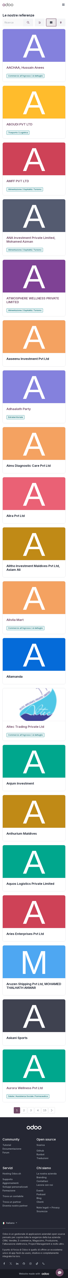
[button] (63, 4)
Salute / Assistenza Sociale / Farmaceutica (28, 1096)
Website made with (30, 1273)
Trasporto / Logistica (18, 132)
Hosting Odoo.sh (12, 1173)
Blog (39, 1198)
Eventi (40, 1190)
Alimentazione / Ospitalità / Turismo (24, 189)
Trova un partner (12, 1202)
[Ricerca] (28, 22)
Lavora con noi (45, 1185)
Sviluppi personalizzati (15, 1186)
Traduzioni (42, 1158)
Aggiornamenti (11, 1183)
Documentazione (12, 1148)
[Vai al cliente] (34, 45)
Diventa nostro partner (15, 1205)
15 (44, 1110)
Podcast (41, 1194)
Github (40, 1150)
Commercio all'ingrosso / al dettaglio (25, 76)
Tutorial (7, 1145)
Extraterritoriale (15, 417)
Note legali (43, 1207)
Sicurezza (42, 1211)
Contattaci (42, 1181)
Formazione (9, 1190)
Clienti (40, 1202)
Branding (41, 1177)
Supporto (8, 1179)
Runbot (40, 1154)
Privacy (56, 1207)
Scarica (41, 1145)
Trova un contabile (13, 1196)
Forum (6, 1152)
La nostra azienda (47, 1173)
